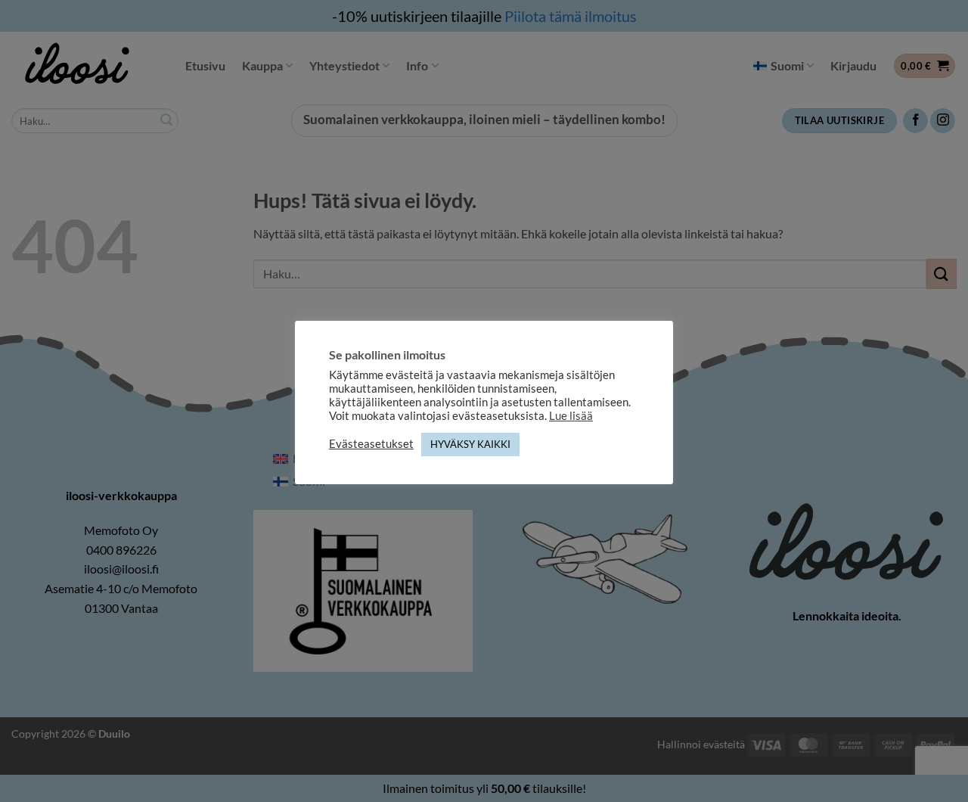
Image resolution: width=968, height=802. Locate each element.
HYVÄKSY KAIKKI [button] (470, 444)
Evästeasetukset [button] (371, 443)
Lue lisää (571, 415)
